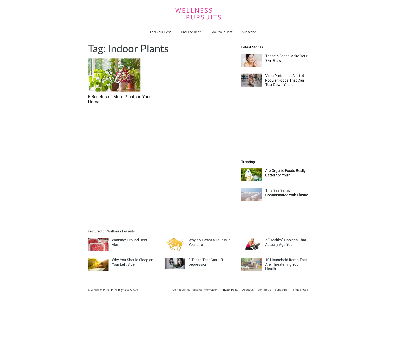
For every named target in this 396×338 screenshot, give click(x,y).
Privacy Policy (230, 290)
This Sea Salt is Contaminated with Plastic (286, 192)
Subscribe (249, 32)
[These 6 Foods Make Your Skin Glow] (251, 60)
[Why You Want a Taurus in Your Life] (175, 244)
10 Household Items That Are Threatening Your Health (286, 264)
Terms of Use (299, 290)
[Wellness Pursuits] (198, 14)
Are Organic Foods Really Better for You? (285, 172)
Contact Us (264, 290)
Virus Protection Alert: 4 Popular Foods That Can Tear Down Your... (284, 80)
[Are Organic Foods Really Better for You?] (251, 174)
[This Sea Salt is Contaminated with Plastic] (251, 194)
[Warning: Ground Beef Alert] (98, 244)
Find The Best (191, 32)
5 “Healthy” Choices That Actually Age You (285, 242)
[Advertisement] (275, 124)
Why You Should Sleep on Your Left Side (132, 262)
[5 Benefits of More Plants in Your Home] (121, 75)
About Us (248, 290)
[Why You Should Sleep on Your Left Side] (98, 264)
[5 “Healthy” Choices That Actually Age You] (251, 244)
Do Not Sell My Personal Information (195, 290)
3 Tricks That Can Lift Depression (206, 262)
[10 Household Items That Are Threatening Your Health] (251, 264)
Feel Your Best (160, 32)
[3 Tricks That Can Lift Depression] (175, 263)
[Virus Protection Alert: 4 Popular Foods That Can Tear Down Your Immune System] (251, 80)
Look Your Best (221, 32)
